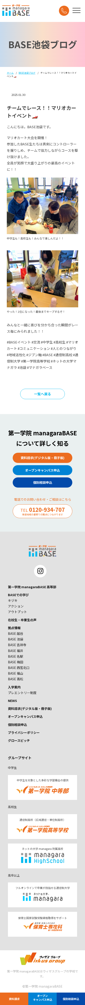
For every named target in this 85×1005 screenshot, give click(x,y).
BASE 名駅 (15, 656)
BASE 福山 (15, 673)
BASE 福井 (15, 650)
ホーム (10, 72)
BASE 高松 (15, 679)
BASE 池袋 (15, 639)
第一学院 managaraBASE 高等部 (32, 587)
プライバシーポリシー (24, 732)
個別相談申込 (17, 724)
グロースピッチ (19, 740)
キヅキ (12, 600)
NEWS (12, 700)
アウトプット (17, 611)
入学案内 (14, 687)
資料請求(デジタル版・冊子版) (30, 708)
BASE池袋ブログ (27, 72)
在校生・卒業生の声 (22, 620)
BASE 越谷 (15, 633)
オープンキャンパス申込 (25, 716)
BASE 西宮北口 (18, 667)
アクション (16, 606)
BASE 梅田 (15, 662)
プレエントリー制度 (22, 692)
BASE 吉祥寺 (17, 644)
